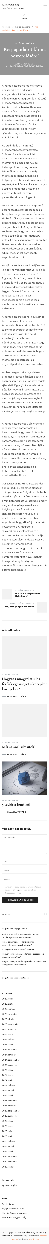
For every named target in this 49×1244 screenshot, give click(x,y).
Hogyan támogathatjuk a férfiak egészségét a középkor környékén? (24, 683)
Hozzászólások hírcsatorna (14, 1213)
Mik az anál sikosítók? (19, 746)
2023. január (7, 1151)
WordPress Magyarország (14, 1217)
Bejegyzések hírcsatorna (13, 1208)
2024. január (7, 1095)
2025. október (8, 1019)
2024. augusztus (10, 1065)
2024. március (8, 1085)
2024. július (7, 1070)
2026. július (7, 998)
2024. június (7, 1075)
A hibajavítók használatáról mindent (18, 949)
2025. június (7, 1034)
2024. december (9, 1049)
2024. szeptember (10, 1059)
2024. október (8, 1054)
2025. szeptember (10, 1024)
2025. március (8, 1039)
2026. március (8, 1009)
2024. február (8, 1090)
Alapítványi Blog (10, 4)
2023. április (7, 1136)
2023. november (9, 1100)
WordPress (34, 1239)
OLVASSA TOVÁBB (16, 697)
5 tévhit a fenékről (16, 804)
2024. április (7, 1080)
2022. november (9, 1161)
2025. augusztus (10, 1029)
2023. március (8, 1141)
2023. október (8, 1105)
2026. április (7, 1003)
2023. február (8, 1146)
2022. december (9, 1156)
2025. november (9, 1014)
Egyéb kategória (24, 43)
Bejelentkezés (8, 1204)
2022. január (7, 1166)
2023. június (7, 1126)
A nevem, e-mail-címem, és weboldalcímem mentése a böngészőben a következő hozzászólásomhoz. (23, 890)
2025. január (7, 1044)
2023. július (7, 1121)
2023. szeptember (10, 1110)
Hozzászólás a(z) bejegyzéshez (25, 66)
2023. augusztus (10, 1115)
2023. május (7, 1131)
